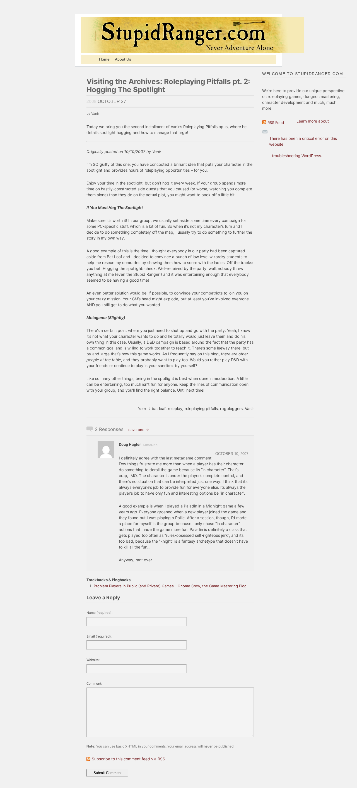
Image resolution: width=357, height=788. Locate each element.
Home (104, 59)
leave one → (138, 429)
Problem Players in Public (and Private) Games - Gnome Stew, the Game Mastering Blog (170, 586)
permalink (150, 445)
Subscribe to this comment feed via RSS (128, 758)
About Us (123, 59)
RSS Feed (275, 122)
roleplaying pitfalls (201, 408)
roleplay (175, 408)
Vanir (249, 408)
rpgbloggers (231, 408)
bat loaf (159, 408)
